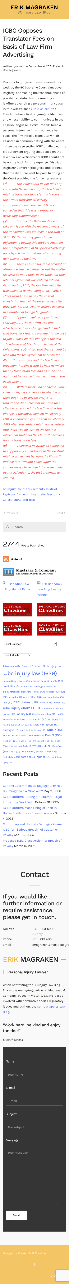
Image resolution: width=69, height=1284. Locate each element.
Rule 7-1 (9, 735)
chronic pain (40, 681)
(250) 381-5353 (42, 939)
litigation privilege (44, 714)
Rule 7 (55, 730)
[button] (34, 1264)
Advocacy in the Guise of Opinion (25, 666)
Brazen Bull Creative (32, 1253)
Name (10, 1061)
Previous (12, 513)
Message (12, 1140)
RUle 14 (44, 746)
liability (23, 714)
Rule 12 (30, 746)
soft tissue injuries (36, 757)
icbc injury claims (21, 708)
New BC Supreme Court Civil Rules (21, 725)
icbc (7, 702)
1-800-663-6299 (43, 929)
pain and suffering (33, 730)
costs (57, 681)
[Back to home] (34, 9)
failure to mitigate (47, 692)
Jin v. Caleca (40, 109)
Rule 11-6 (15, 746)
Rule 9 (53, 735)
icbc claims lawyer (52, 702)
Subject (11, 1114)
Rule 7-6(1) (36, 735)
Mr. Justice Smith (34, 719)
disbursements (34, 489)
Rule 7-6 (22, 735)
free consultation (53, 697)
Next (59, 513)
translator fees (24, 499)
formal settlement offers (25, 697)
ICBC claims (25, 702)
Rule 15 (14, 751)
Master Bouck (12, 719)
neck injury (55, 719)
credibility (12, 686)
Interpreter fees (42, 494)
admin (20, 66)
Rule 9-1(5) (27, 740)
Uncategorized (11, 70)
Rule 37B (28, 751)
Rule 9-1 (10, 740)
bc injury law (12, 489)
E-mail (10, 1088)
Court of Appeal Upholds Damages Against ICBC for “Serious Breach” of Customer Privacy (33, 829)
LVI (60, 714)
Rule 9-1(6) (45, 740)
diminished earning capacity (38, 686)
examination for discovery (19, 691)
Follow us (15, 559)
